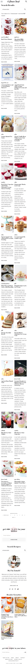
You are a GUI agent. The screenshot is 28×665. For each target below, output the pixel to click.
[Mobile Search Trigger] (25, 2)
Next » (14, 517)
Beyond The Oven (4, 83)
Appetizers (16, 37)
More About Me (14, 585)
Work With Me (9, 659)
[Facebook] (10, 589)
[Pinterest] (15, 589)
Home (12, 657)
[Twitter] (18, 589)
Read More (17, 61)
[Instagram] (12, 589)
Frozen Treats (17, 379)
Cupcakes (3, 182)
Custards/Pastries (5, 284)
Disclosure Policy (14, 660)
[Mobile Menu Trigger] (2, 2)
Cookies (15, 235)
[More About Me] (14, 561)
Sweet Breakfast (5, 37)
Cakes (15, 83)
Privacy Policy (18, 659)
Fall (15, 284)
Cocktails (3, 431)
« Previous (6, 515)
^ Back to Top (5, 657)
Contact (22, 657)
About (17, 657)
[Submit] (25, 550)
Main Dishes (17, 479)
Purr (21, 663)
